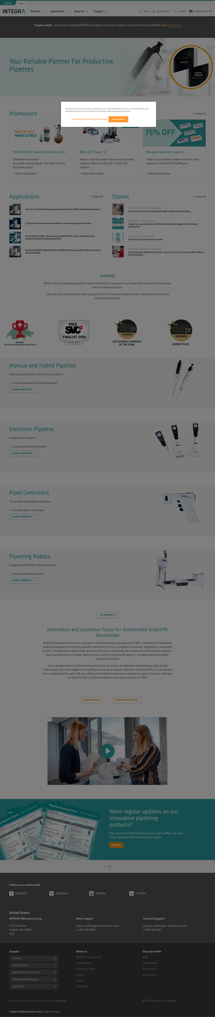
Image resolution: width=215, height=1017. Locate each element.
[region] (108, 114)
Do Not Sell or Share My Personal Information (89, 119)
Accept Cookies (118, 119)
